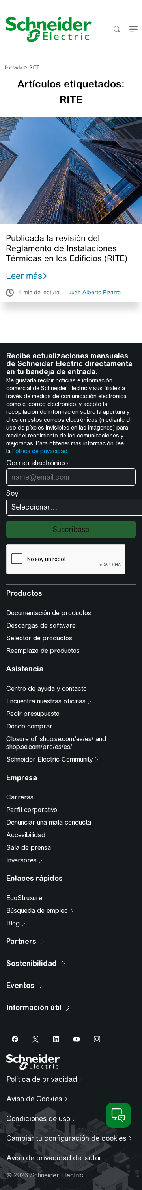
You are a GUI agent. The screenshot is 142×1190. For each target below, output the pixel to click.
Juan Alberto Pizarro (95, 292)
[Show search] (116, 29)
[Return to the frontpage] (46, 29)
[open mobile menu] (133, 29)
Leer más (24, 276)
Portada (13, 67)
